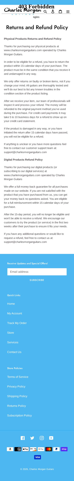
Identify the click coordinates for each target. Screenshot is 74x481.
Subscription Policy (19, 415)
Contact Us (14, 352)
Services (12, 342)
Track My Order (17, 323)
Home (11, 303)
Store (10, 332)
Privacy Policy (16, 386)
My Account (14, 313)
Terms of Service (17, 376)
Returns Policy (16, 405)
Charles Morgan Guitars (41, 469)
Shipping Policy (17, 396)
